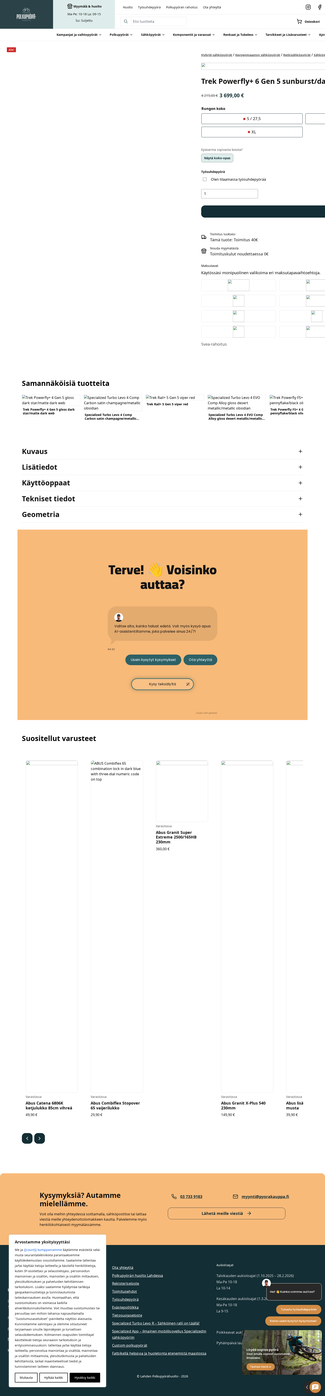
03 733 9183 (191, 1196)
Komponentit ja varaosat (192, 35)
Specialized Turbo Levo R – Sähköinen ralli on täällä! (155, 1323)
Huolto (128, 7)
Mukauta (26, 1377)
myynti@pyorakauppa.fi (265, 1196)
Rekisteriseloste (125, 1283)
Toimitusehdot (124, 1291)
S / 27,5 (253, 118)
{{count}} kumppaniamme (43, 1250)
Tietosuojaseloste (127, 1315)
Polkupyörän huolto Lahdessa (137, 1275)
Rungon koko (213, 108)
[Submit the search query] (125, 21)
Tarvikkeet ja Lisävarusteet (286, 35)
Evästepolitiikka (125, 1307)
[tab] (162, 451)
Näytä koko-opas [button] (217, 158)
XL (253, 131)
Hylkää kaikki (53, 1377)
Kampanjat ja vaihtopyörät (77, 35)
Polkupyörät (119, 35)
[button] (27, 1138)
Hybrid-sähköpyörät (216, 55)
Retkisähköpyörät (297, 55)
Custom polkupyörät (129, 1345)
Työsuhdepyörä (149, 7)
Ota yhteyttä (212, 7)
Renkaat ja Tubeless (238, 35)
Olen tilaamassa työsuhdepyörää (238, 179)
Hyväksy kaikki (85, 1377)
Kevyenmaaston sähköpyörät (257, 55)
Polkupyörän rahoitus (182, 7)
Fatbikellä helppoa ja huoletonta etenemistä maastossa (159, 1353)
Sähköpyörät (151, 35)
